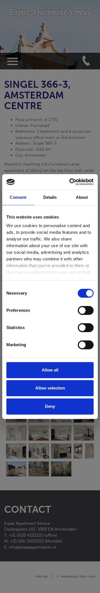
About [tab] (82, 197)
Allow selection (50, 388)
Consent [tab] (18, 197)
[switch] (86, 310)
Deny (50, 406)
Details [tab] (50, 197)
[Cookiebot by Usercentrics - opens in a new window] (71, 181)
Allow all (50, 370)
